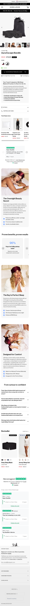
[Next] (27, 248)
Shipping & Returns (8, 110)
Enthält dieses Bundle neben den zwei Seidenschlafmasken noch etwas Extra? (12, 414)
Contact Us (19, 559)
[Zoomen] (3, 39)
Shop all (25, 431)
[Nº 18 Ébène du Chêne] (2, 460)
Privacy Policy (13, 559)
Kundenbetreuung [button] (6, 575)
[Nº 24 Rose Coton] (25, 460)
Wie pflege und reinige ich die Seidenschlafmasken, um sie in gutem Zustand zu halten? (13, 407)
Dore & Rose (5, 603)
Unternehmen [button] (5, 571)
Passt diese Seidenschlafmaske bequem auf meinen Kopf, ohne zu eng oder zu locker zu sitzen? (13, 392)
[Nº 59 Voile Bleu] (23, 460)
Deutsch (14, 589)
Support (13, 1)
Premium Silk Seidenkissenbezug (6, 133)
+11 (10, 459)
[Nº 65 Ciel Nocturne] (8, 460)
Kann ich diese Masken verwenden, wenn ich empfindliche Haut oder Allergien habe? (12, 399)
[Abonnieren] (27, 562)
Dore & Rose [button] (4, 580)
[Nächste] (28, 27)
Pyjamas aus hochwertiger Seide (16, 134)
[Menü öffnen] (3, 7)
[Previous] (3, 248)
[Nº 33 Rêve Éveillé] (5, 460)
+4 (28, 459)
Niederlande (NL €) (11, 593)
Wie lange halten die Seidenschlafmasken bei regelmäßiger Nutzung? (13, 421)
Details (5, 107)
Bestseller (5, 431)
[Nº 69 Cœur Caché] (20, 460)
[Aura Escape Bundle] (3, 64)
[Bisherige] (2, 27)
